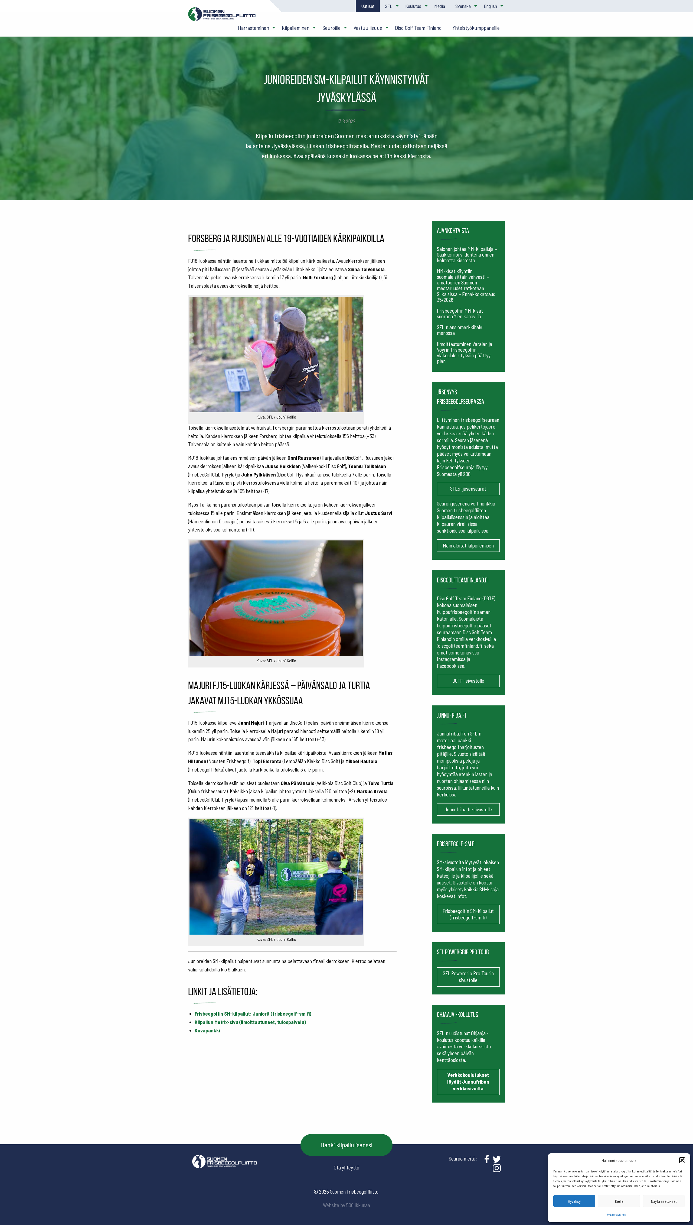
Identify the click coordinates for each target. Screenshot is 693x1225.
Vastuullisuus (368, 27)
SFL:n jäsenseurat (468, 488)
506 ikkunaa (358, 1205)
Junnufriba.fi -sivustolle (468, 809)
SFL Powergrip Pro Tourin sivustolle (468, 976)
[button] (682, 1160)
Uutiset (368, 6)
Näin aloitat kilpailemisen (468, 545)
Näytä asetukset (664, 1201)
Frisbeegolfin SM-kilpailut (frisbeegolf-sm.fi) (468, 914)
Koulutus (413, 6)
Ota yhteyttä (346, 1167)
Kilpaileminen (295, 27)
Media (439, 6)
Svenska (463, 6)
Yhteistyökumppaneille (476, 27)
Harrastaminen (253, 27)
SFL (388, 6)
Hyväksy (574, 1201)
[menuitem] (368, 6)
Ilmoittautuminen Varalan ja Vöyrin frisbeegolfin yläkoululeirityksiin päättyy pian (464, 352)
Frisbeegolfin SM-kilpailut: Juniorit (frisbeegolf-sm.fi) (253, 1013)
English (490, 6)
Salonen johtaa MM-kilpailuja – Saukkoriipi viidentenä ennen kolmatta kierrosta (467, 254)
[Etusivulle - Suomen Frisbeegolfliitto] (222, 16)
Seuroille (331, 27)
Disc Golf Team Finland (418, 27)
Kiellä (619, 1201)
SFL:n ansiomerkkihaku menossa (460, 330)
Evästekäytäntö (616, 1214)
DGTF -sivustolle (468, 681)
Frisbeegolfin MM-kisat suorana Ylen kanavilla (460, 313)
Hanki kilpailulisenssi (346, 1145)
